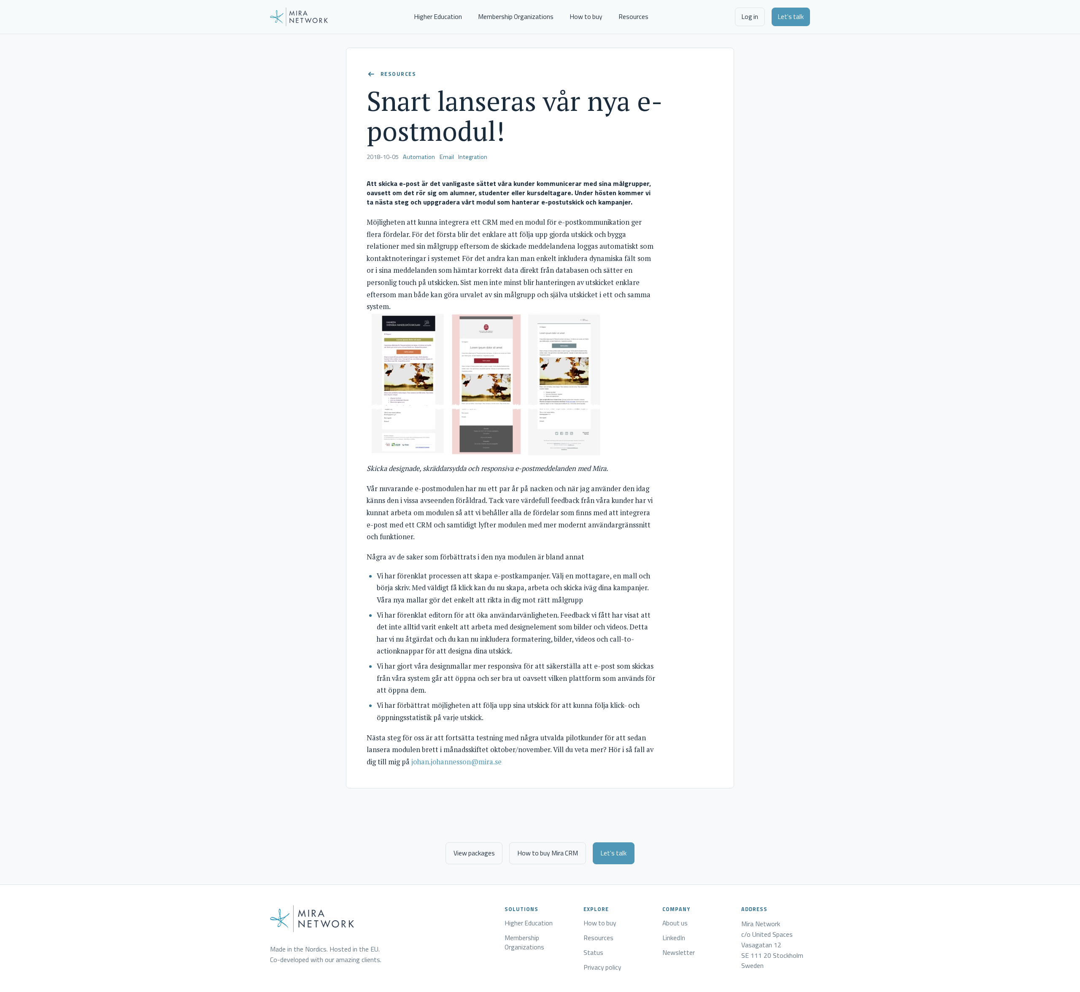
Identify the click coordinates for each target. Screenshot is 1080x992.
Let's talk (791, 16)
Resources (633, 16)
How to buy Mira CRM (547, 853)
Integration (472, 156)
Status (593, 952)
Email (447, 156)
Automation (419, 156)
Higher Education (438, 16)
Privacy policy (602, 967)
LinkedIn (673, 938)
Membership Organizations (516, 16)
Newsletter (678, 952)
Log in (749, 16)
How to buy (586, 16)
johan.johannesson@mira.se (456, 761)
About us (675, 923)
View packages (474, 853)
